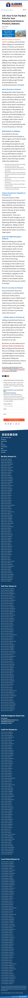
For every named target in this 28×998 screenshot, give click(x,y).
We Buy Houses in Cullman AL (6, 472)
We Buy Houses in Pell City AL (6, 508)
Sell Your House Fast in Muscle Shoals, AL (8, 704)
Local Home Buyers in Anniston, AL (7, 952)
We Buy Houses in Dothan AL (6, 530)
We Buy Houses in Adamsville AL (7, 515)
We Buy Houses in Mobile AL (6, 528)
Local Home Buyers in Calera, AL (7, 868)
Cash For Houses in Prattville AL (7, 809)
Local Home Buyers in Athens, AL (7, 945)
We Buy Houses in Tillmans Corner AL (8, 561)
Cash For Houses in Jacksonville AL (7, 849)
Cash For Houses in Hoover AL (6, 760)
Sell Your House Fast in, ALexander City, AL (8, 695)
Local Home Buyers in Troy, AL (6, 959)
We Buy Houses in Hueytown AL (6, 488)
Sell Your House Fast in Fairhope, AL (7, 684)
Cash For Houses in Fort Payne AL (7, 845)
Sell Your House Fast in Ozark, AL (7, 699)
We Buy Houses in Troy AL (5, 556)
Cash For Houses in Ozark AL (6, 842)
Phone (5, 409)
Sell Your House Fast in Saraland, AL (7, 700)
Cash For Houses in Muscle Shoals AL (7, 847)
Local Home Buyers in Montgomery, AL (8, 929)
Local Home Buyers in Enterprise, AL (7, 944)
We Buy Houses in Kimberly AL (6, 495)
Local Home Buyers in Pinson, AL (7, 912)
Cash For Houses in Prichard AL (6, 821)
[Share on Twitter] (5, 376)
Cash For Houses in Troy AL (6, 829)
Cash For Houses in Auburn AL (6, 804)
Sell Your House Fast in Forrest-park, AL (8, 608)
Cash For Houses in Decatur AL (6, 747)
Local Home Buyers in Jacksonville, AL (8, 978)
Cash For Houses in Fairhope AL (7, 827)
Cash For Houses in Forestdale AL (7, 750)
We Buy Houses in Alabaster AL (6, 459)
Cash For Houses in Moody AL (6, 776)
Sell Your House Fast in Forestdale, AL (8, 606)
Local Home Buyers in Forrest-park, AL (8, 881)
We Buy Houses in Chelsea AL (6, 469)
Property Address (7, 404)
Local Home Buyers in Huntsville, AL (7, 893)
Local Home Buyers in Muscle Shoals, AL (8, 977)
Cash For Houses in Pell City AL (6, 781)
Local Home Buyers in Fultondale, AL (7, 883)
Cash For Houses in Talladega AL (7, 791)
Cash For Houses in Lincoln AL (6, 771)
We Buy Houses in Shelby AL (6, 513)
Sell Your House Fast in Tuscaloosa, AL (8, 651)
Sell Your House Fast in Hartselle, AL (7, 697)
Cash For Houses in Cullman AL (6, 745)
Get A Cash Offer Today (6, 437)
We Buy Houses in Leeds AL (6, 497)
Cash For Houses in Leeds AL (6, 770)
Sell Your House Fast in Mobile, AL (7, 657)
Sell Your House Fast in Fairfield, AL (7, 605)
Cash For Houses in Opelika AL (6, 812)
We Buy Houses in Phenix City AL (7, 534)
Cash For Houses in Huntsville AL (7, 763)
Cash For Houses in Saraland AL (7, 844)
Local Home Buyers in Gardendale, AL (8, 884)
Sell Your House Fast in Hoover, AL (7, 616)
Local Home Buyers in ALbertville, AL (7, 954)
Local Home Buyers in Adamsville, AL (7, 917)
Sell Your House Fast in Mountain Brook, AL (9, 634)
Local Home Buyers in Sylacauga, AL (7, 919)
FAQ (2, 443)
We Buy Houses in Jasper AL (6, 493)
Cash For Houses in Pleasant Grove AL (8, 784)
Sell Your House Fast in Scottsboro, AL (8, 694)
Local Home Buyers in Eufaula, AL (7, 983)
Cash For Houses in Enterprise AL (7, 814)
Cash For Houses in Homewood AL (7, 758)
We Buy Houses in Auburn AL (6, 531)
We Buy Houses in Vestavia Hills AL (7, 523)
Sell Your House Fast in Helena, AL (7, 613)
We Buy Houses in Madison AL (6, 500)
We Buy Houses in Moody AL (6, 503)
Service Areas (4, 450)
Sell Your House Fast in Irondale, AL (7, 621)
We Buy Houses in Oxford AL (6, 553)
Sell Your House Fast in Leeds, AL (7, 626)
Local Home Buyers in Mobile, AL (7, 931)
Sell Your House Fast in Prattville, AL (7, 666)
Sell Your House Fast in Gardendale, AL (8, 611)
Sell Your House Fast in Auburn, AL (7, 661)
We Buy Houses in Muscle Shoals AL (7, 574)
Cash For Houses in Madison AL (6, 773)
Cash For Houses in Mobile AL (6, 801)
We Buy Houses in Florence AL (6, 533)
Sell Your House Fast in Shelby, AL (7, 643)
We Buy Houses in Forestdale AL (7, 477)
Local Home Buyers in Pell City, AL (7, 911)
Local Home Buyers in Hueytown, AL (7, 891)
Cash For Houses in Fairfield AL (6, 748)
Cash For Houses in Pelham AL (6, 780)
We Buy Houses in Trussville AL (6, 520)
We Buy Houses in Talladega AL (6, 518)
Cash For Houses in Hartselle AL (6, 840)
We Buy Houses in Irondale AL (6, 492)
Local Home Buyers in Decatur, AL (7, 876)
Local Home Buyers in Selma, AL (7, 962)
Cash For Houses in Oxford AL (6, 826)
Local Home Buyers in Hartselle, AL (7, 970)
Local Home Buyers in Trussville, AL (7, 922)
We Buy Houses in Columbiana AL (7, 470)
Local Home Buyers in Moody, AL (7, 906)
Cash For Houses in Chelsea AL (6, 742)
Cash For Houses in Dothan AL (6, 803)
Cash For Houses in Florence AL (6, 806)
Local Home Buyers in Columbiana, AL (8, 873)
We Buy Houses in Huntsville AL (6, 490)
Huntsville (3, 452)
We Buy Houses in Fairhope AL (6, 554)
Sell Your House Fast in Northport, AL (7, 676)
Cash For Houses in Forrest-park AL (7, 752)
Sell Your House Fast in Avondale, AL (7, 590)
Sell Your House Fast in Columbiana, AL (8, 600)
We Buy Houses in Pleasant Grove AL (7, 511)
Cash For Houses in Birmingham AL (7, 737)
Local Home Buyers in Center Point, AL (8, 870)
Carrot (21, 993)
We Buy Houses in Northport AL (6, 546)
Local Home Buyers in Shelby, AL (7, 916)
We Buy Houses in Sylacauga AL (7, 516)
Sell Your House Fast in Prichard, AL (7, 677)
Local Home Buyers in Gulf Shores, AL (8, 980)
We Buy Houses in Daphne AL (6, 544)
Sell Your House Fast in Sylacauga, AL (8, 646)
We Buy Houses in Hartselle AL (6, 567)
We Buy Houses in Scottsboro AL (7, 564)
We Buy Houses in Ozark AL (6, 569)
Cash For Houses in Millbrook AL (7, 836)
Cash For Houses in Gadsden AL (7, 811)
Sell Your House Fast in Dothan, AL (7, 659)
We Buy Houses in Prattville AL (6, 536)
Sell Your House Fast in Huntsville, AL (7, 620)
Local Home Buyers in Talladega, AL (7, 921)
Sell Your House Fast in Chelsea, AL (7, 598)
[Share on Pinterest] (8, 376)
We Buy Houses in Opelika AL (6, 539)
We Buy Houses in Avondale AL (6, 460)
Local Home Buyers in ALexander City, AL (8, 968)
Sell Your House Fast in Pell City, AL (7, 638)
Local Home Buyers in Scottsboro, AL (8, 967)
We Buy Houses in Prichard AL (6, 548)
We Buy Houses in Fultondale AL (7, 480)
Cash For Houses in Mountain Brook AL (8, 778)
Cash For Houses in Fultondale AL (7, 753)
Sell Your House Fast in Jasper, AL (7, 623)
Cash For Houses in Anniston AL (7, 822)
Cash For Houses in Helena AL (6, 756)
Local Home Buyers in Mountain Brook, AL (9, 908)
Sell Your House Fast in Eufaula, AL (7, 710)
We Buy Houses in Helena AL (6, 483)
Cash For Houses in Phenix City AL (7, 808)
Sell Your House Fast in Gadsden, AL (7, 667)
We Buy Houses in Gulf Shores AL (7, 577)
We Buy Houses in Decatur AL (6, 474)
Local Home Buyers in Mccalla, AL (7, 904)
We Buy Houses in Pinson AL (6, 510)
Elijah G (5, 28)
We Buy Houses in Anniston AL (6, 549)
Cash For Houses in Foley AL (6, 831)
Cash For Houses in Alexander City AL (8, 839)
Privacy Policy (4, 446)
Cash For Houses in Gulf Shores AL (7, 850)
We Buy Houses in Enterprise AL (6, 541)
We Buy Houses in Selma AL (6, 559)
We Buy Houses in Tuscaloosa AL (7, 521)
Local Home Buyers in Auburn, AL (7, 934)
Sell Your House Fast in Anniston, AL (7, 679)
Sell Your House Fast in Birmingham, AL (8, 593)
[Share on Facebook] (3, 376)
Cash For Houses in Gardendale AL (7, 755)
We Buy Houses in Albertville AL (6, 551)
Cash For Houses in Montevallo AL (7, 852)
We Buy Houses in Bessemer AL (6, 462)
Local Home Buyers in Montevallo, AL (8, 982)
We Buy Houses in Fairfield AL (6, 475)
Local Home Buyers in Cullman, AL (7, 875)
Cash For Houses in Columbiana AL (7, 743)
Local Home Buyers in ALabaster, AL (7, 861)
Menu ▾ (24, 9)
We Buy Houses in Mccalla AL (6, 502)
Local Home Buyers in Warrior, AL (7, 927)
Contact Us (3, 439)
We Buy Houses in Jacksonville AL (7, 576)
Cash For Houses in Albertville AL (7, 824)
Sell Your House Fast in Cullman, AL (7, 602)
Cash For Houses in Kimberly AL (7, 768)
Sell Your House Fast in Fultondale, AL (8, 610)
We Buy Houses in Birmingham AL (7, 464)
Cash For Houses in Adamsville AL (7, 788)
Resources (3, 444)
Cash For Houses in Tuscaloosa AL (7, 794)
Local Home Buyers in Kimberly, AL (7, 898)
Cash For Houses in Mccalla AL (6, 775)
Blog (2, 448)
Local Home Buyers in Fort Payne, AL (7, 975)
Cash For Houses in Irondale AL (6, 765)
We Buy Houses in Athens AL (6, 543)
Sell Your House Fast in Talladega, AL (7, 648)
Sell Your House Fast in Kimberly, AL (7, 625)
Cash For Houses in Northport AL (7, 819)
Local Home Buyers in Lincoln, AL (7, 901)
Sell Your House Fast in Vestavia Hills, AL (8, 653)
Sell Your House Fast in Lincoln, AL (7, 628)
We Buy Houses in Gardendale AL (7, 482)
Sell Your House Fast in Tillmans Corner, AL (9, 690)
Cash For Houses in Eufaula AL (6, 854)
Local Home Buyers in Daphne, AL (7, 947)
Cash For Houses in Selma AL (6, 832)
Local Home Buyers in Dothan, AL (7, 932)
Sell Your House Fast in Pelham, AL (7, 636)
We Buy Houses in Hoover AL (6, 487)
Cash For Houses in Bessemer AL (7, 735)
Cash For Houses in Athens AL (6, 816)
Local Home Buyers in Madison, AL (7, 903)
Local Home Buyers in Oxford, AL (7, 955)
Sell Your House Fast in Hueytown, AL (7, 618)
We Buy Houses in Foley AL (6, 558)
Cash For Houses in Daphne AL (6, 817)
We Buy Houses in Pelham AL (6, 507)
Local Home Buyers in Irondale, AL (7, 894)
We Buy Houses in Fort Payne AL (7, 572)
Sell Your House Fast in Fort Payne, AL (8, 702)
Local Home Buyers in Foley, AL (7, 960)
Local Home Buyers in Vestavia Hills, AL (8, 926)
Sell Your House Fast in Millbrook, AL (7, 692)
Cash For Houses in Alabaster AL (7, 732)
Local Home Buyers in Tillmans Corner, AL (8, 964)
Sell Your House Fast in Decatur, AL (7, 603)
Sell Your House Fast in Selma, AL (7, 689)
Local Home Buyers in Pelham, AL (7, 909)
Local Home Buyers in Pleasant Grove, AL (8, 914)
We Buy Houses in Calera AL (6, 465)
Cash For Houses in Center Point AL (7, 740)
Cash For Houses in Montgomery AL (7, 799)
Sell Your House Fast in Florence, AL (7, 662)
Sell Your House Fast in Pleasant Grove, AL (8, 641)
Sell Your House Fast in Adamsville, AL (8, 644)
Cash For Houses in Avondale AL (7, 733)
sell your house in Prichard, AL (13, 346)
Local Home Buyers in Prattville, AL (7, 939)
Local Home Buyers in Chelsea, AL (7, 871)
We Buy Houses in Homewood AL (7, 485)
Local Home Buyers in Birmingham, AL (8, 866)
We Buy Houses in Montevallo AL (7, 579)
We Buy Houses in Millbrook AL (6, 562)
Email (4, 414)
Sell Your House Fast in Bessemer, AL (7, 592)
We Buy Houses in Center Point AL (7, 467)
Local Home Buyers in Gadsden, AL (7, 940)
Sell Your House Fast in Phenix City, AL (8, 664)
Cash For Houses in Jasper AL (6, 766)
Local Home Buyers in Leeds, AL (7, 899)
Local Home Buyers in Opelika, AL (7, 942)
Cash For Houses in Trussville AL (7, 793)
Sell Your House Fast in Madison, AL (7, 630)
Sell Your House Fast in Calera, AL (7, 595)
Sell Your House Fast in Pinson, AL (7, 639)
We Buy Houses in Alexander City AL (7, 566)
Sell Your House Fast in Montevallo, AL (8, 709)
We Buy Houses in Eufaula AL (6, 581)
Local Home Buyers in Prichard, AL (7, 950)
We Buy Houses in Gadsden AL (6, 538)
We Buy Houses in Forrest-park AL (7, 479)
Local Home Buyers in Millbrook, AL (7, 965)
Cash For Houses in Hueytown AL (7, 761)
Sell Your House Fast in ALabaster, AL (7, 588)
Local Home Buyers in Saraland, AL (7, 973)
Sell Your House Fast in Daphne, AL (7, 674)
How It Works (4, 441)
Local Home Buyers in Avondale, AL (7, 863)
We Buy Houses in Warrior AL (6, 525)
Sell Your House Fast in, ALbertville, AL (8, 681)
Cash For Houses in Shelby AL (6, 786)
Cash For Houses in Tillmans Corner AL (8, 834)
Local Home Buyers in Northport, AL (7, 949)
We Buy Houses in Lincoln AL (6, 498)
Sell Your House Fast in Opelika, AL (7, 669)
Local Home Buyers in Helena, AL (7, 886)
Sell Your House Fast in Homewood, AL (8, 615)
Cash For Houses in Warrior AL (6, 798)
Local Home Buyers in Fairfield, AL (7, 878)
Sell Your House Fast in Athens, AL (7, 672)
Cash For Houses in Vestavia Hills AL (7, 796)
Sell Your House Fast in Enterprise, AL (7, 671)
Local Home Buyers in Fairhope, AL (7, 957)
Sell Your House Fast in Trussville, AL (7, 649)
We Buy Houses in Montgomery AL (7, 526)
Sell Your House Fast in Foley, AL (7, 687)
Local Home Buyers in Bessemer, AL (7, 865)
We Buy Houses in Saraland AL (6, 571)
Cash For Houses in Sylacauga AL (7, 789)
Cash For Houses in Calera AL (6, 738)
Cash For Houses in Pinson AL (6, 783)
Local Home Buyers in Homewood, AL (8, 888)
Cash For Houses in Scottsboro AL (7, 837)
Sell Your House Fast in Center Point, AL (8, 597)
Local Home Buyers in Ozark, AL (7, 972)
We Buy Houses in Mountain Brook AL (8, 505)
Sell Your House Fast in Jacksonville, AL (8, 705)
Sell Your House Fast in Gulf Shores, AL (8, 707)
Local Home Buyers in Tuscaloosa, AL (8, 924)
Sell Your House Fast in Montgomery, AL (8, 656)
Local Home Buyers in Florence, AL (7, 936)
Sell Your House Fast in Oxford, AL (7, 682)
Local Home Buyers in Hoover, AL (7, 889)
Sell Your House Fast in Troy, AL (6, 685)
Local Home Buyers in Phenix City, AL (8, 937)
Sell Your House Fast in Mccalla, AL (7, 631)
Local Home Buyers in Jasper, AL (7, 896)
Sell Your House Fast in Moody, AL (7, 633)
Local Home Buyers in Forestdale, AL (7, 880)
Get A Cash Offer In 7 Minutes (7, 10)
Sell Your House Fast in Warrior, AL (7, 654)
